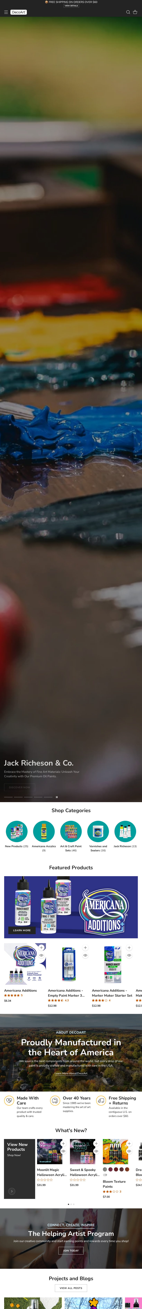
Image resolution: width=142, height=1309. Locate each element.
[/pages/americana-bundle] (71, 409)
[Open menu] (6, 12)
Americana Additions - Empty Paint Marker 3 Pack (65, 995)
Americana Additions (20, 990)
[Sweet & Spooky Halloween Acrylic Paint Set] (82, 1151)
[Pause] (57, 797)
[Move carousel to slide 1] (8, 797)
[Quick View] (41, 955)
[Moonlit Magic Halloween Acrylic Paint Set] (49, 1151)
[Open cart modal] (135, 12)
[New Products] (11, 1191)
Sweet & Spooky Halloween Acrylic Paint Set (84, 1174)
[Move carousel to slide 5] (48, 797)
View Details (71, 5)
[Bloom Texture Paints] (115, 1151)
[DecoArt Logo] (18, 12)
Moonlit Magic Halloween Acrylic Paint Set (51, 1174)
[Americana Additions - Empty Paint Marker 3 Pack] (69, 964)
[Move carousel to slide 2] (18, 797)
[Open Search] (128, 12)
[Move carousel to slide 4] (38, 797)
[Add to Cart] (41, 948)
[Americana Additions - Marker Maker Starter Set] (113, 964)
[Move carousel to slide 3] (28, 797)
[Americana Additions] (25, 964)
